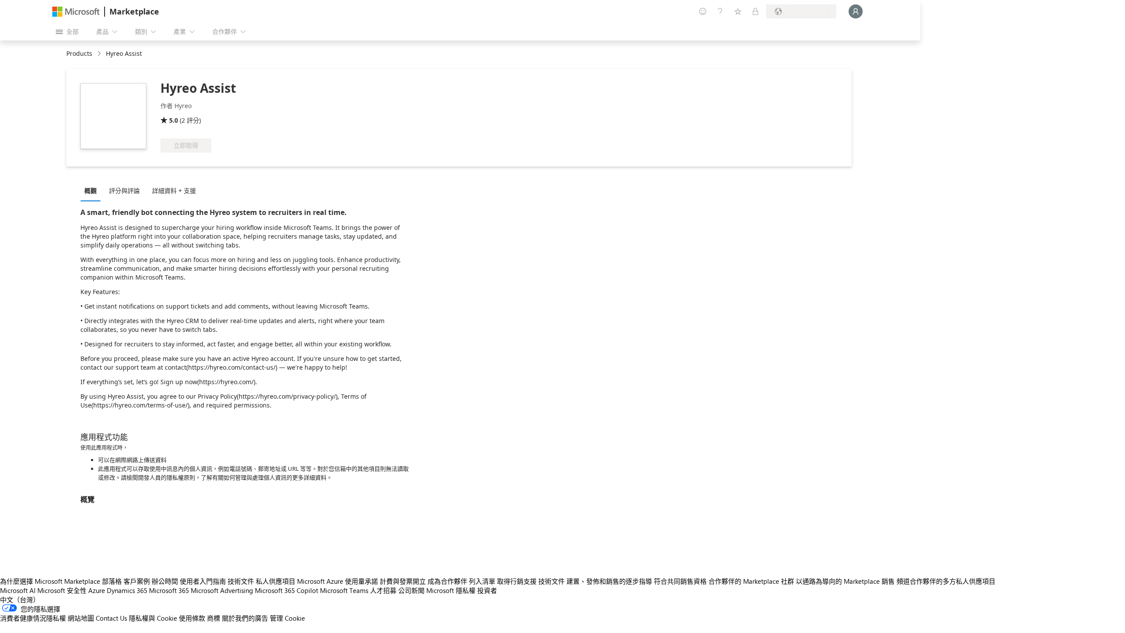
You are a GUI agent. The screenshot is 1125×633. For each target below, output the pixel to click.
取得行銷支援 (517, 581)
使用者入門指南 (203, 581)
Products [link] (79, 53)
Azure (96, 590)
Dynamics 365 (127, 590)
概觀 (90, 190)
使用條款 (192, 618)
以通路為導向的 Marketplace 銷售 (845, 581)
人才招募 (383, 590)
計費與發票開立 (403, 581)
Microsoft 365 (169, 590)
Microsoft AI (18, 590)
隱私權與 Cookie (153, 618)
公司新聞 (411, 590)
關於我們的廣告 (245, 618)
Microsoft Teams (344, 590)
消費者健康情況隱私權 (33, 618)
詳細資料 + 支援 (174, 190)
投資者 (487, 590)
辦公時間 (165, 581)
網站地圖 (81, 618)
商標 (213, 618)
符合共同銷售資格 (680, 581)
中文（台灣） (20, 599)
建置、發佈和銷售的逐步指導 (609, 581)
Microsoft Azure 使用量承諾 (337, 581)
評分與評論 (124, 190)
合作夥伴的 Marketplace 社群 (751, 581)
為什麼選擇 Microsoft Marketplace (50, 581)
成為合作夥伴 (447, 581)
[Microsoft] (76, 12)
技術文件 (241, 581)
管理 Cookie (287, 618)
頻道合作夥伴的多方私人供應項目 (945, 581)
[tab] (92, 190)
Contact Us (111, 618)
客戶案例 (136, 581)
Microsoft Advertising (222, 590)
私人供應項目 (275, 581)
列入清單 (482, 581)
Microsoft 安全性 (62, 590)
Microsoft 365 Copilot (286, 590)
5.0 (173, 120)
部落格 (112, 581)
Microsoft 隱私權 (450, 590)
